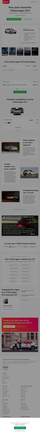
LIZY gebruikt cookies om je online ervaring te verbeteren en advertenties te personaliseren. (20, 424)
